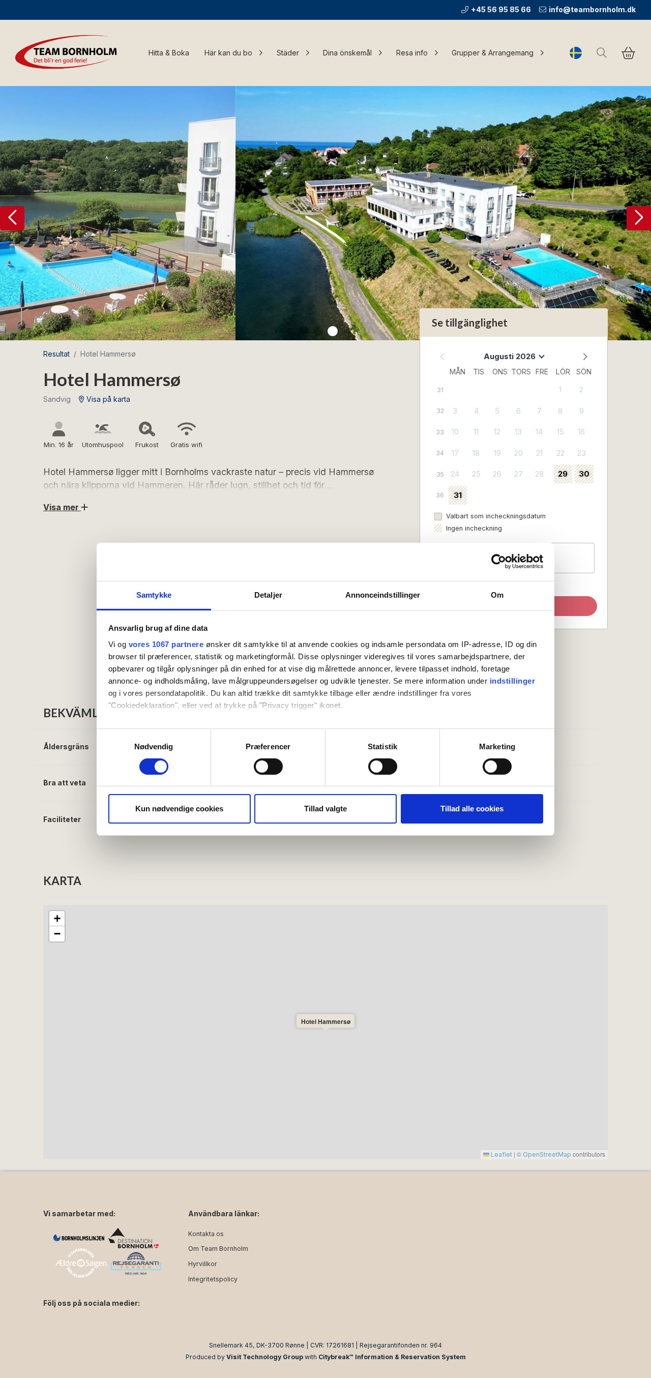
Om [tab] (497, 594)
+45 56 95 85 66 (501, 9)
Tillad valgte (325, 808)
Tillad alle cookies (472, 808)
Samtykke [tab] (153, 594)
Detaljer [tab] (268, 594)
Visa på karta (107, 399)
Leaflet (500, 1154)
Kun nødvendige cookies (179, 808)
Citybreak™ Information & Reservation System (392, 1357)
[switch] (268, 766)
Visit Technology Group (264, 1357)
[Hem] (68, 53)
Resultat (56, 353)
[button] (12, 218)
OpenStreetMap (547, 1154)
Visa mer (62, 507)
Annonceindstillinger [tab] (383, 594)
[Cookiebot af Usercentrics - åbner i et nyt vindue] (498, 561)
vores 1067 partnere (166, 643)
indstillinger (513, 680)
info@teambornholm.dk (592, 9)
